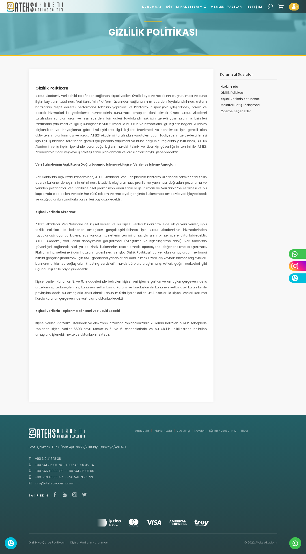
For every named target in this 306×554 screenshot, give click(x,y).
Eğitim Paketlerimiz (223, 430)
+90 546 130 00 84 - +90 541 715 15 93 (63, 477)
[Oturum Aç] (294, 7)
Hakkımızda (229, 86)
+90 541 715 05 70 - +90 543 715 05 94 (64, 465)
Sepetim (281, 7)
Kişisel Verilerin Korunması (240, 99)
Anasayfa (142, 430)
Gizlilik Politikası (232, 92)
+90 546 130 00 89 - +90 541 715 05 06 (64, 471)
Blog (244, 430)
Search (270, 7)
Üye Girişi (183, 430)
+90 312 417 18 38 (47, 458)
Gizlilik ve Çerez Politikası (47, 542)
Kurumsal (152, 6)
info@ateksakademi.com (54, 483)
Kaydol (199, 430)
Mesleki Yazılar (226, 6)
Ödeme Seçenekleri (236, 111)
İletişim (254, 6)
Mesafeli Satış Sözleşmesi (240, 105)
